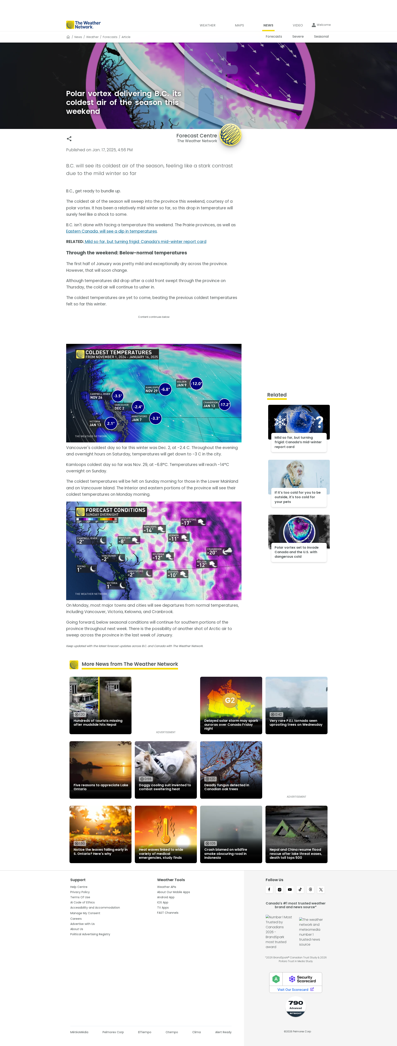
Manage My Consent (85, 913)
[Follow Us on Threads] (310, 890)
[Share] (69, 139)
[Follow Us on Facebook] (269, 890)
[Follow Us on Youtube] (290, 890)
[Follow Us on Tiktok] (300, 890)
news (78, 37)
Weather (92, 37)
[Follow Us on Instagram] (279, 890)
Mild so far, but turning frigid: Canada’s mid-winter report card (145, 241)
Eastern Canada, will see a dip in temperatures (111, 231)
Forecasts (110, 37)
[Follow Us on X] (321, 890)
